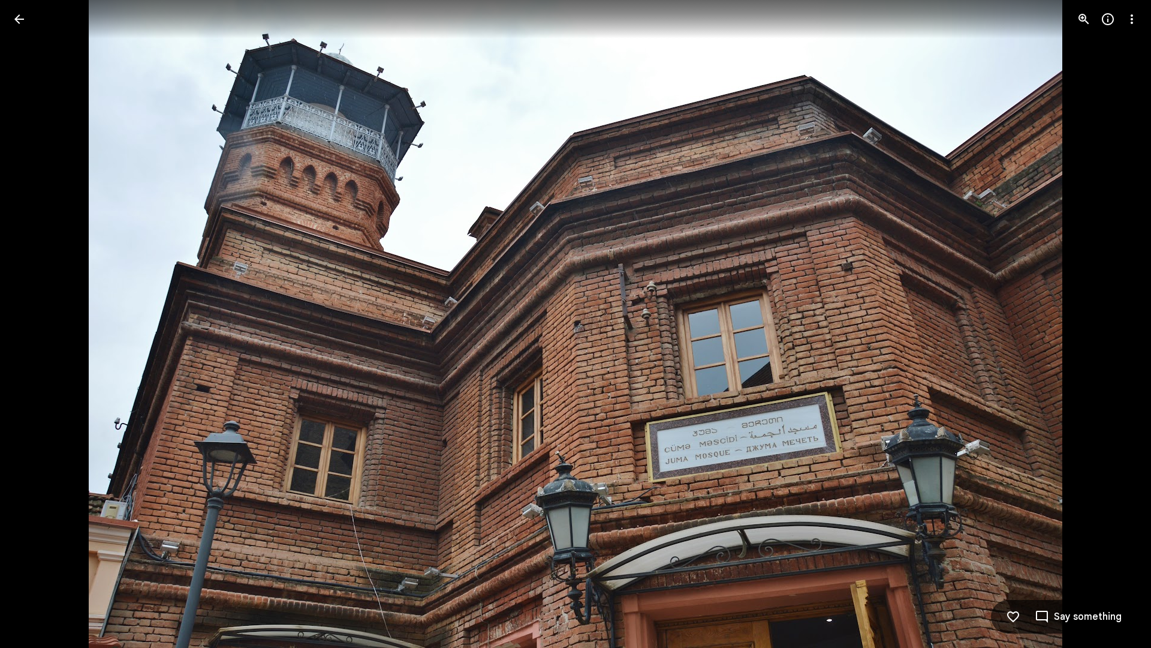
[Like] (1013, 617)
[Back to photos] (19, 19)
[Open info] (1108, 19)
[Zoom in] (1084, 19)
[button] (33, 324)
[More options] (1132, 19)
